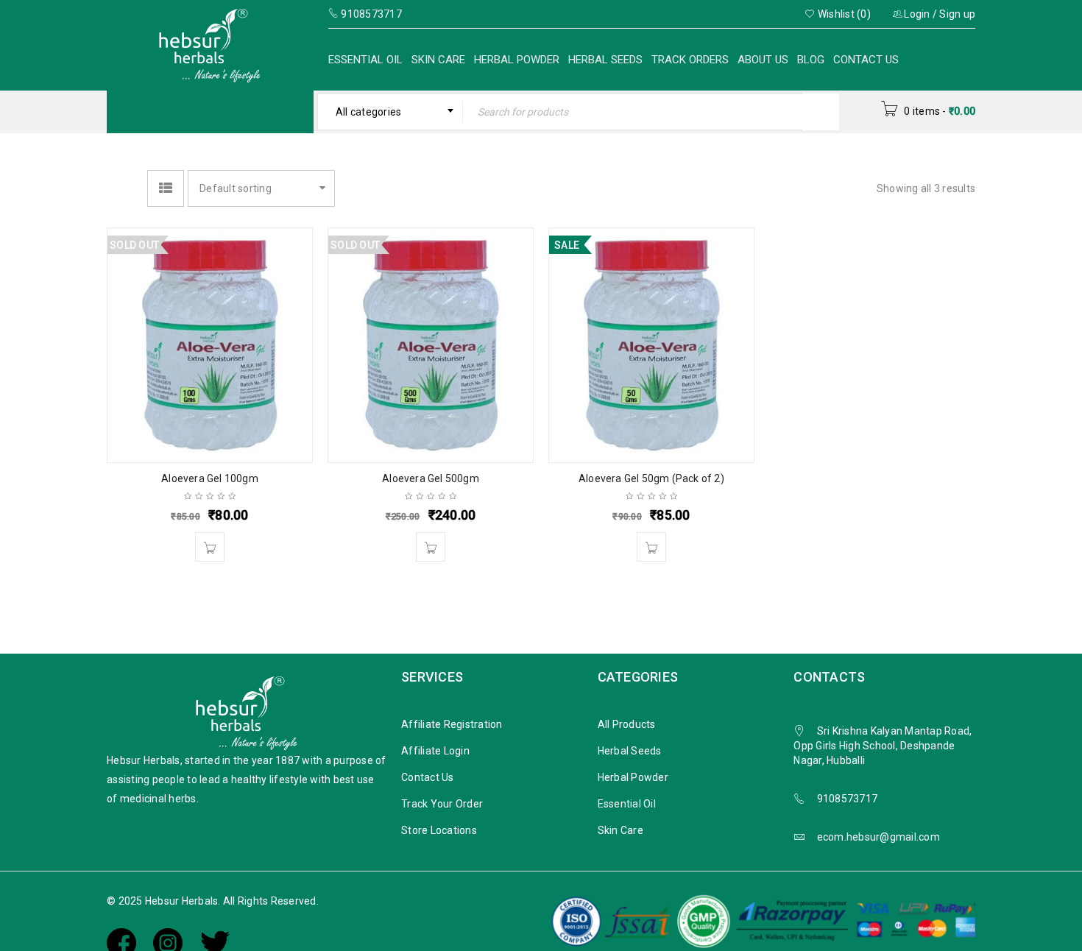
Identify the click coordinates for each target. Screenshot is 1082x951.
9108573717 (847, 799)
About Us (763, 59)
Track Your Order (442, 804)
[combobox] (390, 111)
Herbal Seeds (605, 59)
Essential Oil (365, 59)
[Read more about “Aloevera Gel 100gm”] (209, 547)
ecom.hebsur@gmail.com (878, 837)
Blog (810, 59)
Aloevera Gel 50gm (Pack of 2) (651, 478)
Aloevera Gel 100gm (209, 478)
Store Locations (439, 830)
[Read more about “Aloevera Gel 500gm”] (430, 547)
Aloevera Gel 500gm (430, 478)
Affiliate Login (435, 751)
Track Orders (690, 59)
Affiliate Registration (452, 724)
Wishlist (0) (843, 14)
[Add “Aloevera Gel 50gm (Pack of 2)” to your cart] (651, 547)
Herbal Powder (516, 59)
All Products (627, 724)
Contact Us (866, 59)
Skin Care (438, 59)
